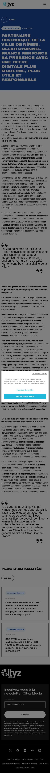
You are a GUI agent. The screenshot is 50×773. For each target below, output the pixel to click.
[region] (25, 386)
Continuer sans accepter (39, 373)
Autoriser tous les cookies (25, 396)
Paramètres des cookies (25, 390)
